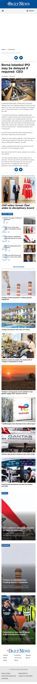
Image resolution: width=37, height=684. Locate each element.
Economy (11, 49)
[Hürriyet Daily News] (18, 4)
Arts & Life (18, 658)
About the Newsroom (8, 676)
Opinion (28, 655)
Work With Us (23, 673)
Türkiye (5, 655)
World (5, 658)
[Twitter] (21, 57)
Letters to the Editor (25, 676)
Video (5, 660)
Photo (16, 660)
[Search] (27, 11)
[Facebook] (16, 57)
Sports (28, 658)
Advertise (4, 678)
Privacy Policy (5, 673)
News (3, 49)
